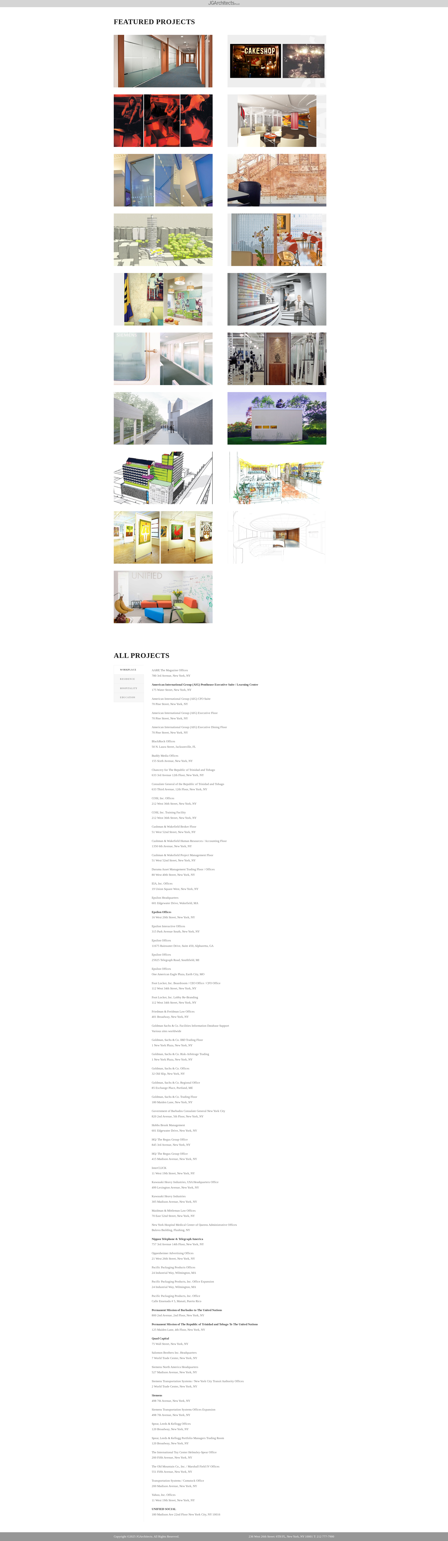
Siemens (167, 362)
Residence (281, 426)
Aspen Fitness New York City (281, 362)
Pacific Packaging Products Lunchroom (281, 183)
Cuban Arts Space (167, 540)
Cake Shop (281, 64)
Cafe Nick (281, 481)
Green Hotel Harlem (167, 481)
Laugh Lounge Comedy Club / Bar (167, 123)
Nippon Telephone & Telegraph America (167, 64)
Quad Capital (281, 302)
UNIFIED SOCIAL (167, 600)
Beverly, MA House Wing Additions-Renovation (281, 421)
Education (281, 249)
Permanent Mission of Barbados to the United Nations (167, 302)
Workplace (167, 69)
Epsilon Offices (167, 183)
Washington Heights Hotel (167, 242)
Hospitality (281, 69)
